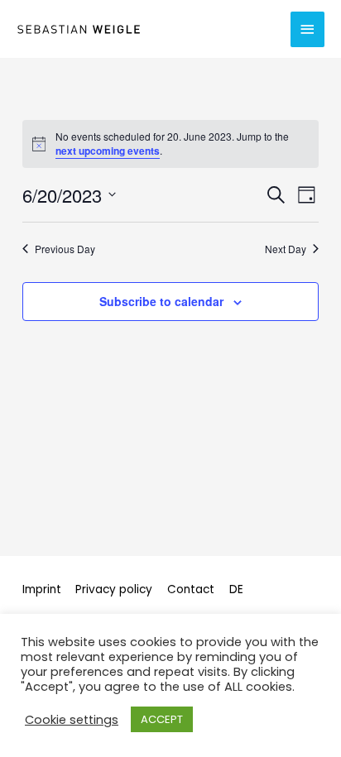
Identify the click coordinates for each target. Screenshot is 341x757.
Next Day (285, 249)
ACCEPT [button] (162, 719)
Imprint (41, 589)
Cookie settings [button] (71, 719)
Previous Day (65, 249)
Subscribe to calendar (161, 301)
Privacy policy (113, 589)
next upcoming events (107, 150)
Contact (190, 589)
